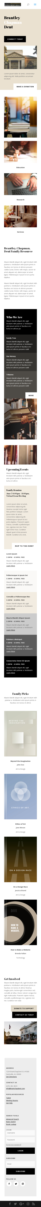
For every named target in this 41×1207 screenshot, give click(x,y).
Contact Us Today (24, 1015)
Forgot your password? (13, 1145)
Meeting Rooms (12, 1100)
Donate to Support (24, 1008)
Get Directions (11, 1077)
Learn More (10, 566)
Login (20, 1151)
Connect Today (15, 39)
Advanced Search (12, 1119)
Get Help (9, 1103)
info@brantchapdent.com (15, 1088)
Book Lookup (11, 1124)
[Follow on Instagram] (22, 1183)
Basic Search (11, 1122)
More (31, 395)
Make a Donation (25, 87)
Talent (8, 1098)
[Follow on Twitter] (15, 1183)
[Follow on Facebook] (9, 1183)
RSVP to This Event (24, 546)
